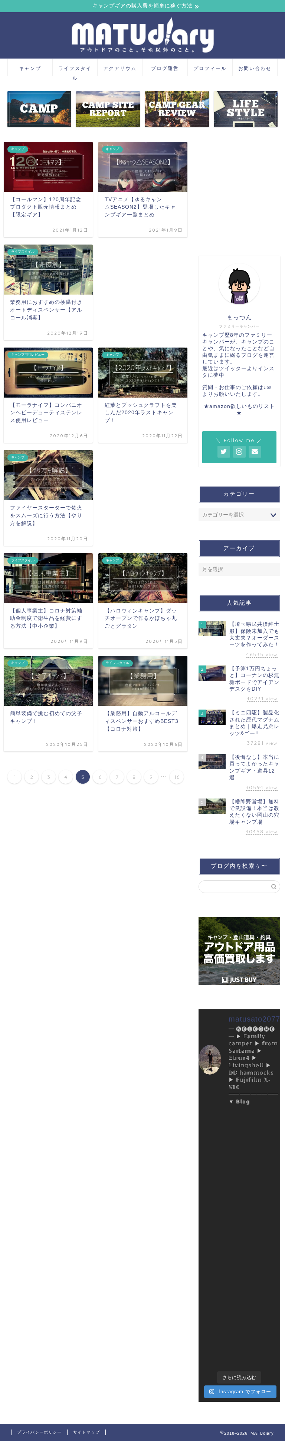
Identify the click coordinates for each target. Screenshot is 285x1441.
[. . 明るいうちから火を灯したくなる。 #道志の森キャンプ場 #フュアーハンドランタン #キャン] (218, 1278)
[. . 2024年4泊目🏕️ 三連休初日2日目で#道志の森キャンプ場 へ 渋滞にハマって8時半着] (260, 1303)
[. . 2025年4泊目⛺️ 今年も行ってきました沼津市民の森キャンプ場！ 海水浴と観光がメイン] (218, 1125)
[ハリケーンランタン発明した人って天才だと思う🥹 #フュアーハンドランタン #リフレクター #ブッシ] (218, 1328)
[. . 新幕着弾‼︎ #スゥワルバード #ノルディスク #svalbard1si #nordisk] (260, 1151)
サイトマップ (86, 1432)
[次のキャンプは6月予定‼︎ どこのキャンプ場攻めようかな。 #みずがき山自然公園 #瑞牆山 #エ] (218, 1354)
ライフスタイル (75, 70)
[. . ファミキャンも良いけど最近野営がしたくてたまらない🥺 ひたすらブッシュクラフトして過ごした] (260, 1253)
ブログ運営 (165, 68)
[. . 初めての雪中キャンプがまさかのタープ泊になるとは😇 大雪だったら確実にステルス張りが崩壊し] (260, 1176)
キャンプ (30, 68)
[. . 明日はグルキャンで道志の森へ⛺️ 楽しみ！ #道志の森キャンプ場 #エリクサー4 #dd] (218, 1303)
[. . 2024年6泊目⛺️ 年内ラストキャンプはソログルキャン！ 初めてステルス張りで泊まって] (218, 1253)
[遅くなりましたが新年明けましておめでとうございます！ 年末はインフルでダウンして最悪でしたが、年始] (260, 1201)
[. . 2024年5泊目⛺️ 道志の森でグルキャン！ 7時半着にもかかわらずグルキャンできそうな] (260, 1278)
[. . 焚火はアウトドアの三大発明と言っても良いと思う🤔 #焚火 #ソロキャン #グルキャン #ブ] (218, 1227)
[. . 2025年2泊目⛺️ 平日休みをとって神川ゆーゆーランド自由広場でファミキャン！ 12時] (218, 1176)
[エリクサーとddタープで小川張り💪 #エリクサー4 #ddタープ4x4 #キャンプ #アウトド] (260, 1328)
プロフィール (210, 68)
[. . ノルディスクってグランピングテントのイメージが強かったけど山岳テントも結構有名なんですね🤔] (260, 1125)
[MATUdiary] (142, 55)
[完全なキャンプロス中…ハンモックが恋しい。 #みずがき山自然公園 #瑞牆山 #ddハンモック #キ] (260, 1354)
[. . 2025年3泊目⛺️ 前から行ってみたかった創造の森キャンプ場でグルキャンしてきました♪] (218, 1151)
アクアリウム (120, 68)
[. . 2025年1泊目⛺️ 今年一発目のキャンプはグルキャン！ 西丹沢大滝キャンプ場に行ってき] (218, 1201)
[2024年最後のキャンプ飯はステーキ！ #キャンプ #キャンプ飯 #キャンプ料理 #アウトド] (260, 1227)
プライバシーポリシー (39, 1432)
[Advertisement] (239, 195)
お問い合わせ (255, 68)
